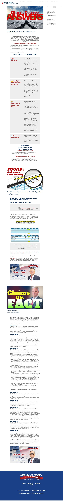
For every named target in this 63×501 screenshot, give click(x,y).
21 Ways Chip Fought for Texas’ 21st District (51, 24)
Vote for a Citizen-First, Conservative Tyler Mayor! (51, 12)
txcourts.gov (30, 244)
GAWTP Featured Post (17, 32)
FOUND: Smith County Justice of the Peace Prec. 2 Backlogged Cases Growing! (24, 192)
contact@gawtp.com (31, 485)
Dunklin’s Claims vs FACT (13, 310)
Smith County (27, 32)
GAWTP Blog (12, 32)
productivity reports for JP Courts (28, 208)
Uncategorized (32, 32)
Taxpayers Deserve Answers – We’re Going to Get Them (21, 31)
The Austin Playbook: (51, 15)
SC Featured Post (23, 32)
